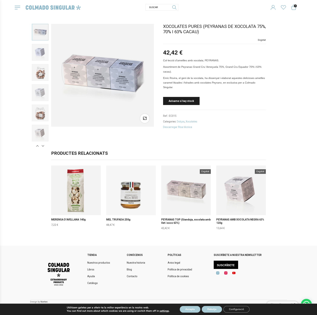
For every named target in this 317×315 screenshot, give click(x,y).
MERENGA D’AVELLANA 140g (68, 219)
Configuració (236, 309)
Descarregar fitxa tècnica (177, 127)
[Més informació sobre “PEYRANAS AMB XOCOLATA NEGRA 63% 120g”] (241, 199)
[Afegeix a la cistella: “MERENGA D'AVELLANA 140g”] (76, 199)
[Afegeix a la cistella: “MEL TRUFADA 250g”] (131, 199)
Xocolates (191, 121)
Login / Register (275, 4)
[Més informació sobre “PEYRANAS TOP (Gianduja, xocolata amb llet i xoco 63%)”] (186, 199)
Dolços (181, 121)
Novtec (44, 301)
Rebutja (211, 309)
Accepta (190, 309)
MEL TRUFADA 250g (118, 219)
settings (164, 311)
